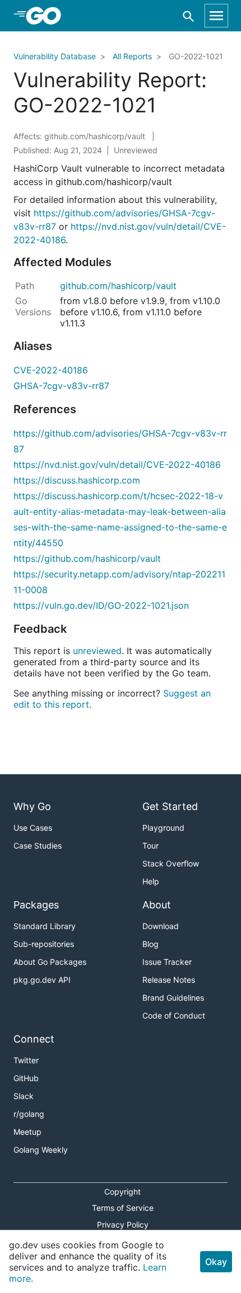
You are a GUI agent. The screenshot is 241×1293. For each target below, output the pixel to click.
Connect (33, 1039)
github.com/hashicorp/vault (118, 285)
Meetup (27, 1131)
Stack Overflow (170, 863)
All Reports (132, 56)
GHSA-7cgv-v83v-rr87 (61, 385)
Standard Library (44, 926)
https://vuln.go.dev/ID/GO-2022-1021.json (101, 605)
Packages (36, 905)
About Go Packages (49, 962)
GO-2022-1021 (196, 56)
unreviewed (97, 650)
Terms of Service (123, 1208)
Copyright (122, 1191)
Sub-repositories (43, 944)
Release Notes (168, 979)
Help (150, 881)
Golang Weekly (40, 1149)
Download (160, 926)
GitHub (26, 1078)
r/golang (28, 1114)
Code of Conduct (173, 1015)
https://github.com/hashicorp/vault (87, 558)
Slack (23, 1096)
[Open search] (188, 16)
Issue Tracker (167, 962)
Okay (216, 1261)
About (156, 905)
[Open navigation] (216, 15)
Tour (150, 845)
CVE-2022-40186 (50, 370)
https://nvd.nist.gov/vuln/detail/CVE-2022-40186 (117, 464)
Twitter (26, 1060)
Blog (150, 944)
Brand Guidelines (173, 997)
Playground (163, 827)
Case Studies (37, 845)
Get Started (170, 806)
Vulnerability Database (54, 56)
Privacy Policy (123, 1224)
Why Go (32, 806)
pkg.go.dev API (42, 979)
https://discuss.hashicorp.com (76, 480)
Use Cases (32, 827)
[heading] (47, 16)
